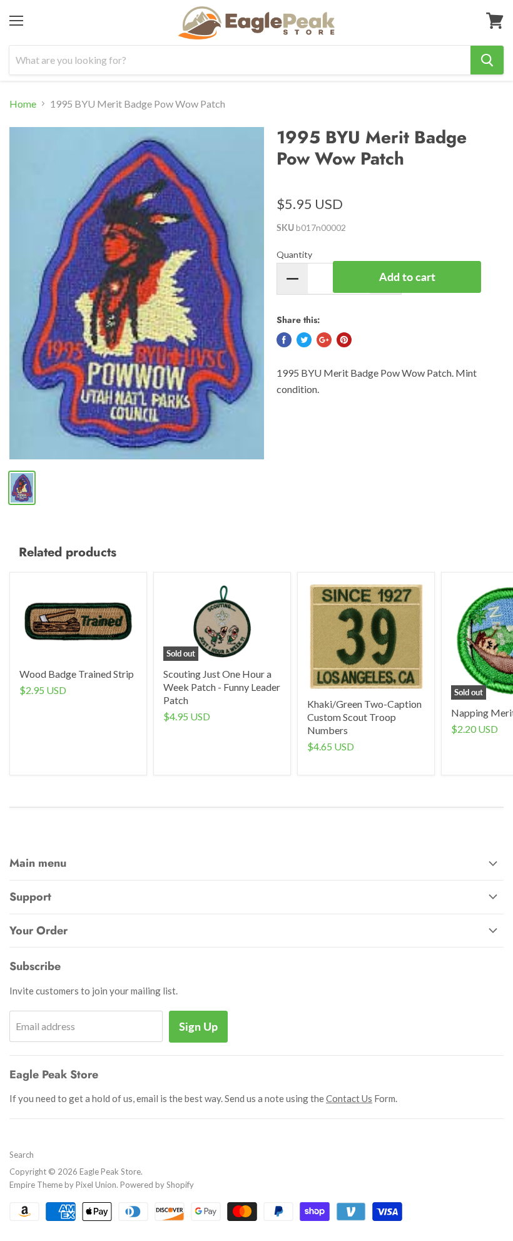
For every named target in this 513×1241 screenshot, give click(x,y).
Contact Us (349, 1098)
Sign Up (198, 1026)
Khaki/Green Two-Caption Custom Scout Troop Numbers (364, 717)
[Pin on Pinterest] (344, 339)
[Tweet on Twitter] (304, 339)
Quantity (294, 254)
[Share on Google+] (324, 339)
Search (21, 1155)
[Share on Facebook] (284, 339)
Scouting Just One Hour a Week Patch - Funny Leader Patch (221, 687)
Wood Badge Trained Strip (76, 674)
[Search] (487, 60)
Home (22, 104)
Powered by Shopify (157, 1185)
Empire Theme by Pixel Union (62, 1185)
